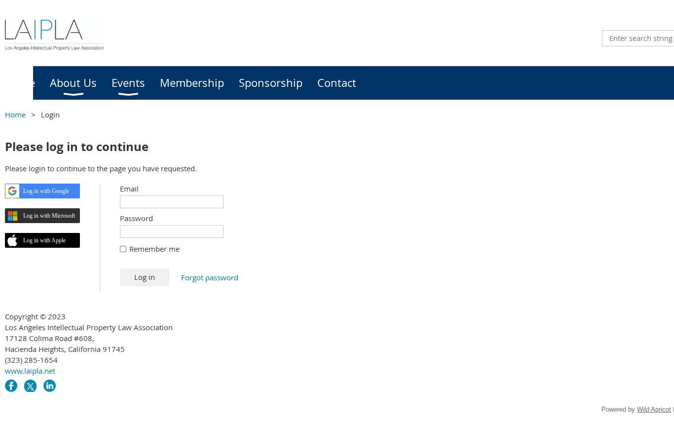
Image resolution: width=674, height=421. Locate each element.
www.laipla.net (30, 371)
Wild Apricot (654, 409)
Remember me (154, 249)
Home (15, 114)
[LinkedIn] (49, 386)
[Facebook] (11, 386)
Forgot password (209, 277)
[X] (30, 386)
